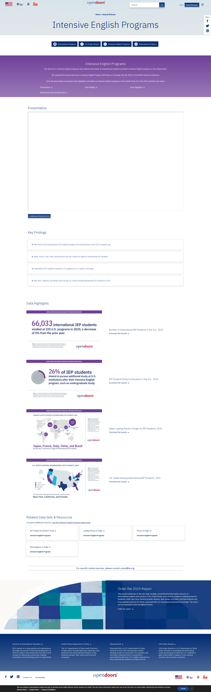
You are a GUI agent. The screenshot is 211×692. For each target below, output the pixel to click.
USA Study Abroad (166, 644)
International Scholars (148, 44)
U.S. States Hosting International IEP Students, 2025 (135, 477)
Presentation (45, 87)
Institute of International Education (26, 644)
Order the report (124, 609)
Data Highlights (136, 87)
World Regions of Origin (39, 547)
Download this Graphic (118, 333)
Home (97, 14)
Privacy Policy (22, 689)
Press (181, 5)
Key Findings (90, 87)
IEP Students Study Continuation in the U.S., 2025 (133, 379)
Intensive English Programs (119, 44)
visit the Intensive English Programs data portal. (71, 523)
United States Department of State (75, 644)
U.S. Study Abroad (92, 44)
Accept (183, 689)
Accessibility (40, 677)
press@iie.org (127, 568)
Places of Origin (143, 531)
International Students (67, 44)
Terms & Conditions (48, 689)
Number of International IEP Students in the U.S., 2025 (136, 329)
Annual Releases (192, 5)
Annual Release (109, 14)
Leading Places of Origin (92, 531)
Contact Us (27, 677)
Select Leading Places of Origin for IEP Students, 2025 (135, 428)
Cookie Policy (34, 689)
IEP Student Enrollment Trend (42, 531)
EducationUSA (115, 644)
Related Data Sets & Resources (52, 92)
